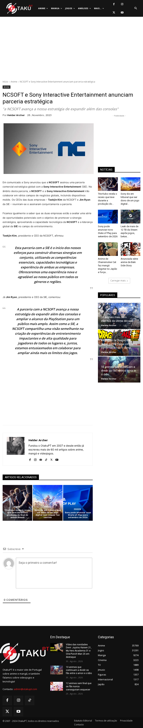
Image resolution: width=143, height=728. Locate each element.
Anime (14, 81)
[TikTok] (46, 458)
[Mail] (40, 458)
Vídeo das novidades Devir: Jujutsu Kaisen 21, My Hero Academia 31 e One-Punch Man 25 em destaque (78, 650)
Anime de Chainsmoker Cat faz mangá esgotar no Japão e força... (107, 265)
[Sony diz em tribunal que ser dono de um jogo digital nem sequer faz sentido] (47, 503)
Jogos (47, 507)
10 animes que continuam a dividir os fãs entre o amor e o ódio (118, 370)
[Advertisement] (71, 49)
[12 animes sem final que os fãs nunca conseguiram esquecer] (56, 686)
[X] (114, 12)
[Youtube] (122, 12)
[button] (135, 8)
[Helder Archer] (16, 449)
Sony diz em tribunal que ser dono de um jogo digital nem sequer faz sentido (47, 514)
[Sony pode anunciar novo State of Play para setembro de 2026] (78, 503)
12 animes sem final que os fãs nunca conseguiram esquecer (78, 686)
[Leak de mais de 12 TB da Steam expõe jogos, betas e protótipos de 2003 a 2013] (131, 216)
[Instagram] (122, 4)
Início (5, 81)
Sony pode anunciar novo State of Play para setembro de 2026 (78, 515)
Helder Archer (16, 115)
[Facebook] (114, 4)
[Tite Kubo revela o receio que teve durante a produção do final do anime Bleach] (17, 503)
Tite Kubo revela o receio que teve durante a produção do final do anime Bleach (17, 514)
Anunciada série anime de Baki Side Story (129, 262)
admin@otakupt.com (25, 689)
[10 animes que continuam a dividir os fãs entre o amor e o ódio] (56, 670)
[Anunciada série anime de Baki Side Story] (131, 249)
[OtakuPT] (19, 8)
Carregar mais (117, 280)
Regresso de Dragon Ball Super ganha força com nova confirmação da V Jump (119, 344)
